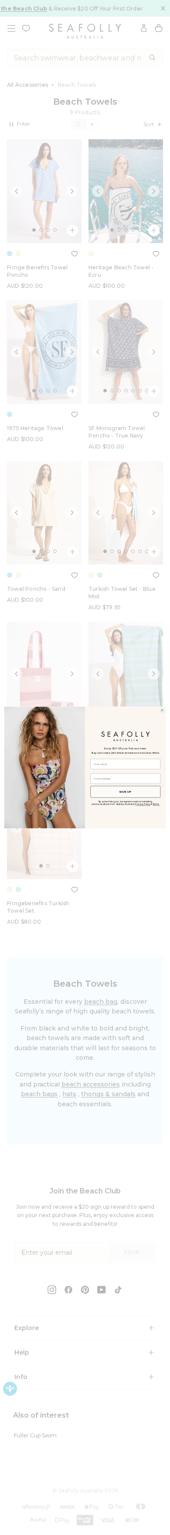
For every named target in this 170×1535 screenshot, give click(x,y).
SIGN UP (125, 791)
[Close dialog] (162, 710)
